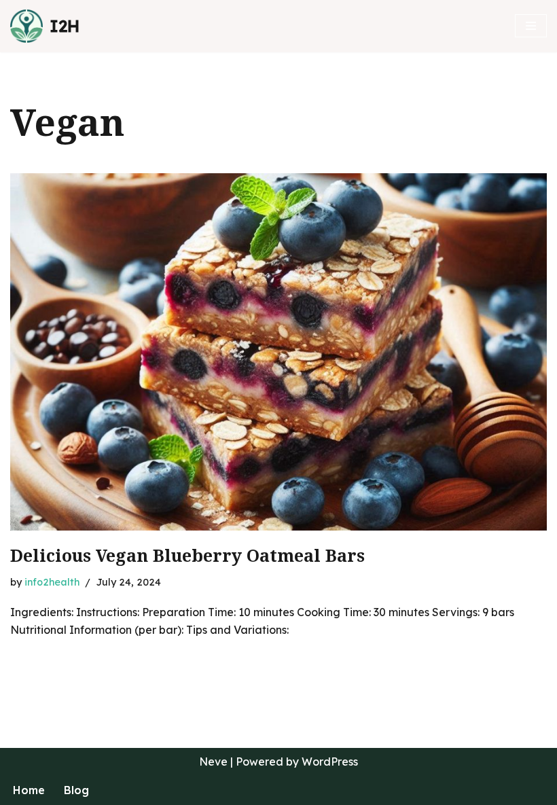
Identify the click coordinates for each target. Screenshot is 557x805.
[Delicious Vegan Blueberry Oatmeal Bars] (278, 352)
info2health (51, 582)
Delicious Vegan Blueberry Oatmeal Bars (187, 556)
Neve (213, 761)
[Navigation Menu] (531, 25)
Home (29, 790)
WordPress (330, 761)
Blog (76, 790)
